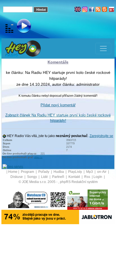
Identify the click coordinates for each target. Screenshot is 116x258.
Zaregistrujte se (101, 136)
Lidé (45, 177)
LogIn (98, 177)
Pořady (44, 172)
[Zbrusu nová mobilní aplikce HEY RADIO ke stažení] (58, 199)
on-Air (102, 172)
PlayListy (75, 172)
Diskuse (17, 177)
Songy (32, 177)
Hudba (59, 172)
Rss (87, 177)
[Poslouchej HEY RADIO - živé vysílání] (19, 27)
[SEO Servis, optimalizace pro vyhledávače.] (13, 166)
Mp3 (90, 172)
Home (12, 172)
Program (28, 172)
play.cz (38, 157)
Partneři (58, 177)
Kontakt (74, 177)
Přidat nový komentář (58, 105)
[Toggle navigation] (103, 48)
